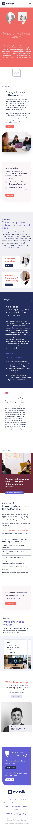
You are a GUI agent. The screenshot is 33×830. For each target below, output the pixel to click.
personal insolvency (12, 117)
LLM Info (25, 806)
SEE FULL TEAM (16, 696)
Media (12, 803)
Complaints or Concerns (23, 803)
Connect (9, 126)
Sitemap (16, 809)
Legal (6, 806)
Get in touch (11, 767)
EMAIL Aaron (7, 712)
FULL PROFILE (7, 729)
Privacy (5, 803)
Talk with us (10, 603)
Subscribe (10, 780)
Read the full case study (14, 492)
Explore (8, 265)
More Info (10, 195)
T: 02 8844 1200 (8, 709)
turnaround (24, 99)
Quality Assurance (16, 806)
